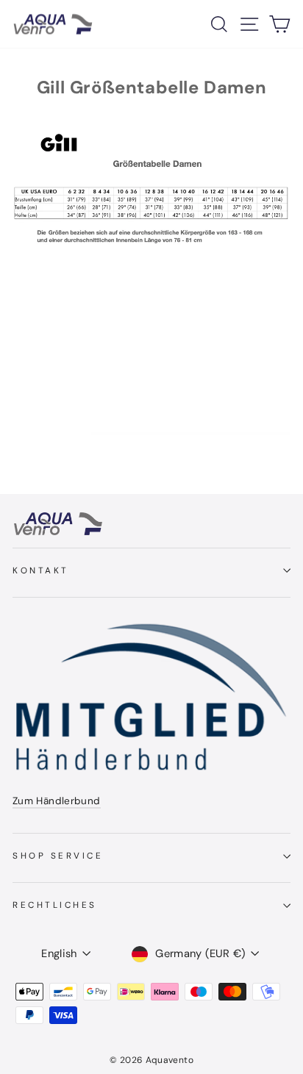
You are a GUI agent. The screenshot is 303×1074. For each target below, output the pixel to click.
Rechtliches (55, 905)
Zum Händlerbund (57, 801)
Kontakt (41, 570)
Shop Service (58, 856)
